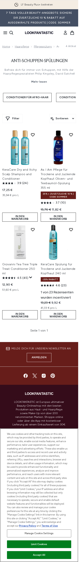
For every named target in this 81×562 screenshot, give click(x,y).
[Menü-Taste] (4, 33)
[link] (65, 33)
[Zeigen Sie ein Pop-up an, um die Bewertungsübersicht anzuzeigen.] (31, 277)
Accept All (39, 555)
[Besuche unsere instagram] (43, 375)
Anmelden (39, 357)
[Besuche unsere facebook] (25, 375)
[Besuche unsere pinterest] (52, 375)
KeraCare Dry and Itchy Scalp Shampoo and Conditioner (19, 174)
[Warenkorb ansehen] (72, 33)
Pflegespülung (43, 46)
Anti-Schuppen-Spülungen (39, 61)
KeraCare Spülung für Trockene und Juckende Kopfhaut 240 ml (58, 268)
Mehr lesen (39, 81)
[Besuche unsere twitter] (34, 375)
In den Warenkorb (20, 218)
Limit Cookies (39, 544)
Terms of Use (49, 525)
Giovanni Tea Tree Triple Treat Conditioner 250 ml (19, 268)
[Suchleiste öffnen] (11, 33)
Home (6, 46)
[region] (39, 495)
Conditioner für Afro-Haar (27, 97)
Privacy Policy (27, 525)
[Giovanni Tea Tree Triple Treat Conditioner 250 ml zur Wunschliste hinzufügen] (32, 229)
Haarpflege (22, 46)
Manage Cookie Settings (39, 533)
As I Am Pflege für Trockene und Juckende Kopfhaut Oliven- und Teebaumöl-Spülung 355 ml (58, 178)
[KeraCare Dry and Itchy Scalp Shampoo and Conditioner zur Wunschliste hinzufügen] (32, 134)
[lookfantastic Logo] (39, 33)
